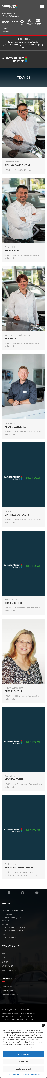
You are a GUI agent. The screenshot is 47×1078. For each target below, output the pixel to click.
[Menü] (42, 6)
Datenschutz (25, 1074)
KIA (3, 953)
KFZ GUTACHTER (9, 970)
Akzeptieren (23, 1054)
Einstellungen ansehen (23, 1068)
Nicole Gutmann (14, 779)
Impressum (35, 1074)
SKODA (5, 962)
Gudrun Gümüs (13, 691)
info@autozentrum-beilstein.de (24, 42)
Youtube (37, 893)
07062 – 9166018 (29, 45)
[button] (43, 1025)
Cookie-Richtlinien (10, 994)
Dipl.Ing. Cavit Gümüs (17, 165)
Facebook (9, 893)
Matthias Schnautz (17, 514)
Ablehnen (23, 1061)
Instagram (22, 893)
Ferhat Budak (13, 250)
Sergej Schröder (15, 603)
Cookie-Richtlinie (14, 1074)
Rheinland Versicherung (19, 867)
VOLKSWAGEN (8, 966)
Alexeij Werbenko (15, 426)
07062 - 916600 (11, 45)
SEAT (4, 957)
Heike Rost (11, 338)
